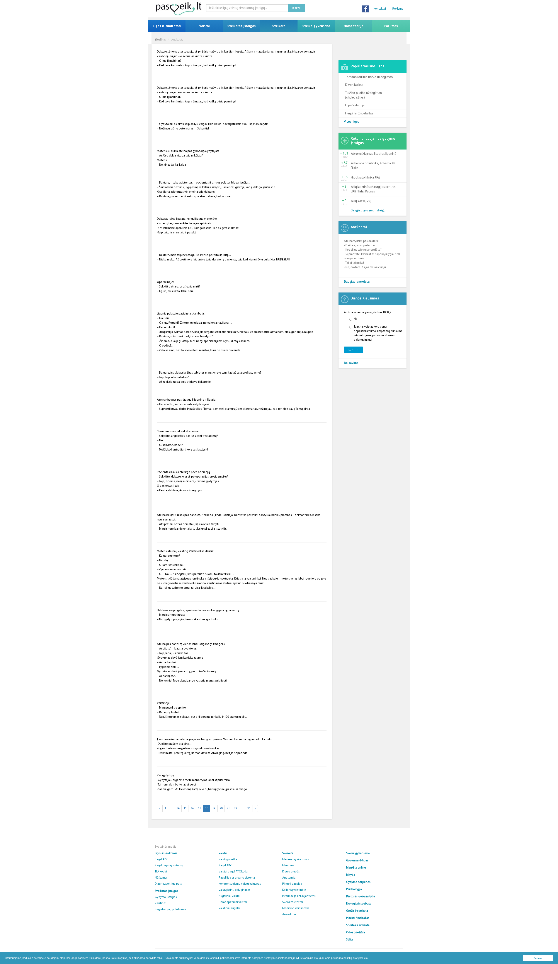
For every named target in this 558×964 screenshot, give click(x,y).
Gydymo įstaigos (166, 897)
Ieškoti (296, 8)
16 (192, 808)
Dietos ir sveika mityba (360, 896)
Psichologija (354, 889)
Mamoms (288, 865)
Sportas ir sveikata (357, 925)
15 (185, 808)
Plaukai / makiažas (357, 918)
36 (248, 808)
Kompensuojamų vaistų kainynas (240, 884)
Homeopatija (353, 26)
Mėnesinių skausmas (295, 859)
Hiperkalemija (354, 105)
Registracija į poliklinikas (170, 909)
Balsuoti (353, 350)
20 (221, 808)
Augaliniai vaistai (229, 896)
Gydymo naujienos (358, 882)
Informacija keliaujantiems (299, 896)
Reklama (397, 8)
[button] (369, 958)
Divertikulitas (354, 84)
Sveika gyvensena (316, 26)
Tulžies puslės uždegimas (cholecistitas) (363, 94)
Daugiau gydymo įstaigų (368, 210)
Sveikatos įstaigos (241, 26)
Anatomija (289, 877)
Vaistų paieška (228, 859)
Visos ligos (351, 122)
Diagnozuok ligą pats (168, 884)
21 (228, 808)
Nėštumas (161, 877)
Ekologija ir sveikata (358, 903)
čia (366, 958)
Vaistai (204, 26)
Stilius (350, 939)
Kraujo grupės (291, 871)
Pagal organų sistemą (169, 865)
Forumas (391, 26)
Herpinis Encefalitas (359, 113)
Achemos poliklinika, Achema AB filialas (373, 166)
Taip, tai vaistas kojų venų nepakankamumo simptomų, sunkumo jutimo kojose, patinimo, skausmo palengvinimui (378, 333)
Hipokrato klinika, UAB (366, 177)
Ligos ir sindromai (167, 26)
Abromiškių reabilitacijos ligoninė (373, 154)
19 (213, 808)
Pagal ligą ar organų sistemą (237, 877)
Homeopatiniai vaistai (233, 902)
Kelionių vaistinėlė (294, 890)
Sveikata (279, 26)
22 (235, 808)
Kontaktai (380, 8)
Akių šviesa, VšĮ (361, 201)
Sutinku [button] (538, 958)
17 (199, 808)
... (171, 808)
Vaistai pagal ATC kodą (233, 871)
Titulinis (160, 39)
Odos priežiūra (355, 932)
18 (206, 808)
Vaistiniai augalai (229, 908)
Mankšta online (356, 867)
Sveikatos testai (292, 902)
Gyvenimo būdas (357, 860)
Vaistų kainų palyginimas (234, 890)
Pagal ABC (161, 859)
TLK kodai (161, 871)
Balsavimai (351, 363)
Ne (355, 319)
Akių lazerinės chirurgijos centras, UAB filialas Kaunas (373, 189)
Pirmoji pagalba (292, 884)
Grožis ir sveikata (357, 911)
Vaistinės (161, 903)
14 (177, 808)
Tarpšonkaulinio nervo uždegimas (369, 76)
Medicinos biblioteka (295, 908)
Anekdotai (289, 914)
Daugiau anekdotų (357, 282)
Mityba (350, 875)
